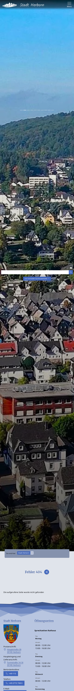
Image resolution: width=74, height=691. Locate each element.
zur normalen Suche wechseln (36, 279)
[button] (71, 272)
